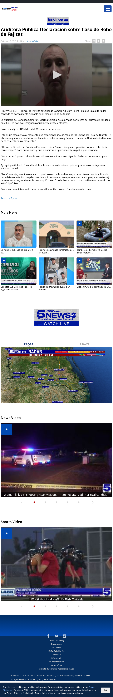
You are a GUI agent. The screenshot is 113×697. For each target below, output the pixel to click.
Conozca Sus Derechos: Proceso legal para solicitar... (16, 288)
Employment (56, 644)
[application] (56, 74)
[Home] (19, 9)
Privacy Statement (56, 661)
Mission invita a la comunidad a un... (94, 286)
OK (105, 690)
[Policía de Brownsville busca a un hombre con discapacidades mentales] (56, 271)
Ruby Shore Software (47, 679)
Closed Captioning (56, 640)
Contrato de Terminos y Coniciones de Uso (56, 669)
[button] (56, 74)
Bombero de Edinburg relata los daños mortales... (92, 251)
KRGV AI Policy (56, 658)
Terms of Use (56, 665)
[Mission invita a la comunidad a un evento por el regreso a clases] (94, 271)
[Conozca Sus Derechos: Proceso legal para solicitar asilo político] (18, 271)
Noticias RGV (32, 41)
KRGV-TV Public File (56, 651)
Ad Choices (56, 647)
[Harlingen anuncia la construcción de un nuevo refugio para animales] (56, 234)
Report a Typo (9, 198)
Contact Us (56, 654)
